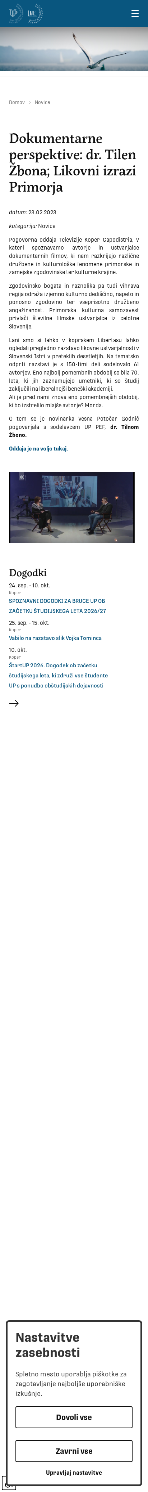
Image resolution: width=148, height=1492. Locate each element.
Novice (42, 102)
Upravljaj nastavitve (74, 1472)
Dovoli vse (74, 1417)
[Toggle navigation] (134, 13)
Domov (17, 102)
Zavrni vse (74, 1451)
